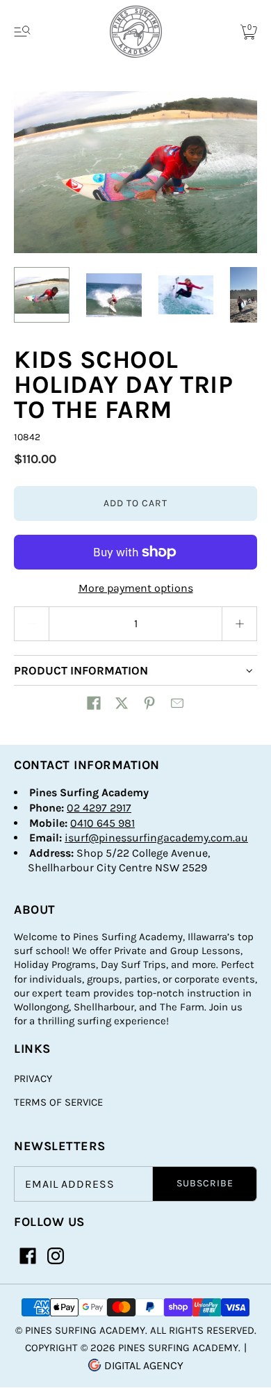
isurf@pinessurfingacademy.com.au (156, 837)
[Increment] (239, 623)
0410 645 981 (102, 823)
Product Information (81, 670)
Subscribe (204, 1183)
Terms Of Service (58, 1102)
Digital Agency (142, 1365)
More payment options (136, 588)
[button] (94, 703)
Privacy (33, 1078)
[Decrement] (31, 623)
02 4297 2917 (99, 807)
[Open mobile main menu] (22, 32)
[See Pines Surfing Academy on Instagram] (55, 1256)
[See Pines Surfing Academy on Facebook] (27, 1256)
